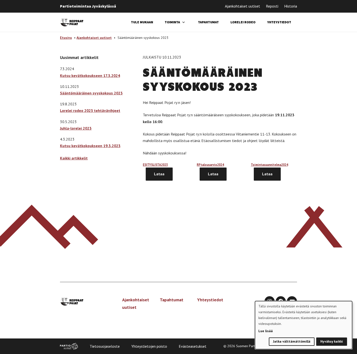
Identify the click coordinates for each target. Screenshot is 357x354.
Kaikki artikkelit (74, 158)
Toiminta (172, 22)
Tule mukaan (142, 22)
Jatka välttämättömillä (291, 341)
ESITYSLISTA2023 (155, 165)
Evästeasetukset (192, 346)
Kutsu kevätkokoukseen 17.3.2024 (90, 75)
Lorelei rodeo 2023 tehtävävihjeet (90, 110)
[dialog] (303, 325)
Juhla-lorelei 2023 (76, 128)
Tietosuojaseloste (105, 346)
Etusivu (66, 37)
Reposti (272, 6)
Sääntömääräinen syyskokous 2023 (91, 93)
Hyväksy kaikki (331, 341)
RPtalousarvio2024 (210, 165)
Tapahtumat (208, 22)
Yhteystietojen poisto (149, 346)
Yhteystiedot (279, 22)
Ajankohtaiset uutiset (242, 6)
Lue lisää (265, 331)
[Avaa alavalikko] (183, 22)
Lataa (159, 173)
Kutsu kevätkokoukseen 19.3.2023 (90, 145)
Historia (290, 6)
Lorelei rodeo (242, 22)
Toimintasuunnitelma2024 (269, 165)
